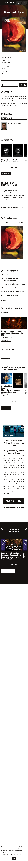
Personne (16, 390)
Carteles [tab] (20, 222)
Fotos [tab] (7, 222)
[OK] (14, 858)
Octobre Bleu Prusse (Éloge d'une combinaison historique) (6, 390)
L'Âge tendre (9, 450)
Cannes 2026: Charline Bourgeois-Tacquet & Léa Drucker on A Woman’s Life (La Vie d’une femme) (11, 556)
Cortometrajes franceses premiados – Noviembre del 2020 (12, 333)
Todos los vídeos (7, 571)
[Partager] (21, 85)
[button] (21, 228)
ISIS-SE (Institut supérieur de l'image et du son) (14, 197)
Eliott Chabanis (6, 57)
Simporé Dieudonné (5, 161)
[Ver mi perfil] (24, 3)
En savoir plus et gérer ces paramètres (12, 854)
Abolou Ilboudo (16, 161)
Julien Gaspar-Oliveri (16, 451)
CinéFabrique (6, 63)
